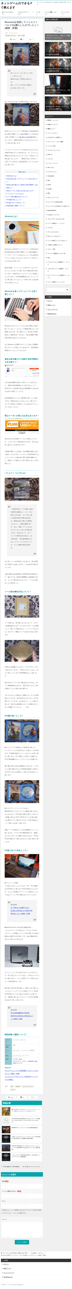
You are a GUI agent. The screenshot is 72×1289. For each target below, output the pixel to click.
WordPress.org (51, 313)
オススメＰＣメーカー (23, 13)
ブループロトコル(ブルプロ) (55, 219)
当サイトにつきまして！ (8, 13)
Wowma (18, 1086)
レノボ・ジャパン (52, 163)
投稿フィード (51, 305)
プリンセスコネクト (53, 232)
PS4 (12, 1086)
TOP (15, 1253)
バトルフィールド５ (27, 1086)
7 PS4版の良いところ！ (14, 199)
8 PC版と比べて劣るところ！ (16, 202)
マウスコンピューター (54, 150)
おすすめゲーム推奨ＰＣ (54, 137)
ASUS (49, 184)
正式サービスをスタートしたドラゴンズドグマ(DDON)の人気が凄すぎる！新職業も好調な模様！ (26, 1137)
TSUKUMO (50, 176)
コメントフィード (52, 309)
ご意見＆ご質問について (54, 245)
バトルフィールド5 (25, 137)
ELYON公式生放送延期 (52, 54)
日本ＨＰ (50, 154)
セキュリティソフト (53, 197)
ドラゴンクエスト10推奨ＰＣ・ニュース (58, 263)
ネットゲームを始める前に (55, 202)
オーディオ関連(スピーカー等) (56, 253)
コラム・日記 (21, 35)
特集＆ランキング (52, 124)
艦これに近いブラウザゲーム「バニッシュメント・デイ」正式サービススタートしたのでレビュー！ (26, 1110)
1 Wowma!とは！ (12, 176)
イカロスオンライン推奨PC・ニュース (58, 270)
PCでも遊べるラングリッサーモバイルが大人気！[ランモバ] (33, 1166)
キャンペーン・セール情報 (55, 141)
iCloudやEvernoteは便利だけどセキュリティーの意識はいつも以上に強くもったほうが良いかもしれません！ (26, 1120)
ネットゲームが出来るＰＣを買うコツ (58, 206)
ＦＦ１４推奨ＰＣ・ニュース (55, 223)
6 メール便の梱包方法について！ (17, 197)
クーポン (38, 13)
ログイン (50, 301)
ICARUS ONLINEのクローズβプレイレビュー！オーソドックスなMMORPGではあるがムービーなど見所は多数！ (26, 1147)
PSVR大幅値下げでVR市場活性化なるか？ (12, 1166)
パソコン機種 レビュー (50, 13)
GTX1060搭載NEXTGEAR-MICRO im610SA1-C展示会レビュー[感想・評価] (22, 1016)
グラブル (50, 227)
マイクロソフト (52, 171)
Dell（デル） (51, 167)
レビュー (13, 1089)
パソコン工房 (51, 146)
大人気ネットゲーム (11, 35)
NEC (48, 180)
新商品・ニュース (52, 120)
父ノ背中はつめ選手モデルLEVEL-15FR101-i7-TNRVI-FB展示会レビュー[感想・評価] (21, 910)
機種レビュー (51, 129)
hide (23, 172)
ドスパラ (50, 159)
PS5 (48, 257)
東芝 (48, 193)
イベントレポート (65, 13)
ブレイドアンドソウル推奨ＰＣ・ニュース (58, 276)
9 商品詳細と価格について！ (16, 205)
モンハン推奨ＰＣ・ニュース (55, 282)
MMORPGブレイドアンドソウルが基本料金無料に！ (25, 1127)
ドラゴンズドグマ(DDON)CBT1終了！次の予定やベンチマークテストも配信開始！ (26, 1155)
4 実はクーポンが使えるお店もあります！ (20, 191)
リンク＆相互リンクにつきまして (57, 240)
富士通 (49, 189)
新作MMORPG (51, 210)
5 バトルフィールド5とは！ (15, 194)
